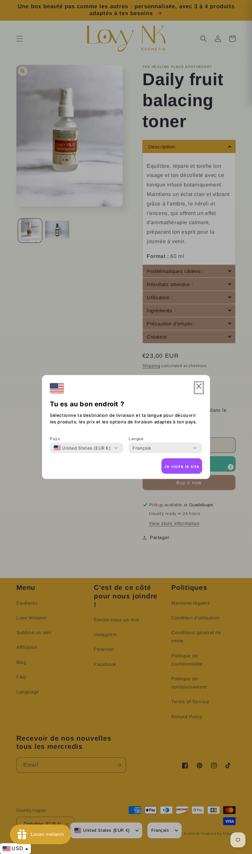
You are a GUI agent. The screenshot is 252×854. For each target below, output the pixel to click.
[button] (199, 388)
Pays (55, 438)
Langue (136, 438)
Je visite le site (182, 466)
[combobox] (82, 448)
